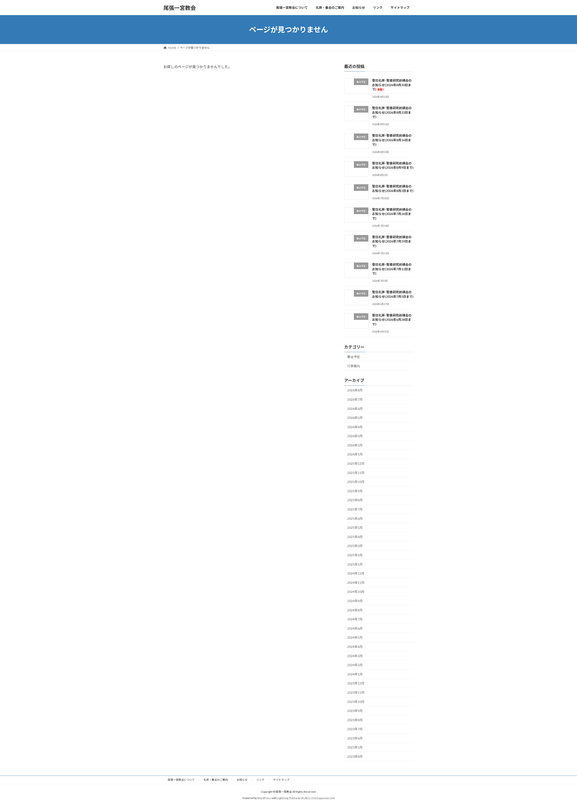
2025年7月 (355, 509)
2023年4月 (355, 756)
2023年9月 (355, 711)
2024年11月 (355, 582)
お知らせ (242, 779)
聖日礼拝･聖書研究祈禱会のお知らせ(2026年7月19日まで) (392, 241)
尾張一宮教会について (181, 779)
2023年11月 (355, 692)
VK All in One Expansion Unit (317, 798)
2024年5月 (355, 638)
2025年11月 (355, 473)
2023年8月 (355, 720)
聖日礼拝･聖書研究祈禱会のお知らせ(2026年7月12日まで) (392, 269)
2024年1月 (355, 674)
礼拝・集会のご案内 (216, 779)
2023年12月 (355, 683)
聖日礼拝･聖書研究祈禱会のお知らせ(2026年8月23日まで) (392, 112)
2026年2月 (355, 445)
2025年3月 (355, 546)
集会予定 (353, 357)
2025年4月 (355, 537)
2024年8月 (355, 610)
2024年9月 (355, 601)
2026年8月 (355, 390)
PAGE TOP (560, 777)
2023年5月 (355, 747)
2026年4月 (355, 427)
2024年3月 (355, 656)
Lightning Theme (287, 798)
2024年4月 (355, 647)
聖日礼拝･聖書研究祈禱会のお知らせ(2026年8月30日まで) (392, 85)
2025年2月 (355, 555)
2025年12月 (355, 463)
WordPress (264, 798)
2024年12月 (355, 573)
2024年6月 (355, 628)
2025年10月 (355, 482)
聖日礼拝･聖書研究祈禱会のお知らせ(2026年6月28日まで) (392, 319)
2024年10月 (355, 592)
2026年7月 (355, 399)
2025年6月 (355, 518)
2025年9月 (355, 491)
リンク (260, 779)
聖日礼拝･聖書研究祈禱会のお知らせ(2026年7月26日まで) (392, 214)
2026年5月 (355, 418)
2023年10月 (355, 702)
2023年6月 (355, 738)
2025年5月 (355, 527)
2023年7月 (355, 729)
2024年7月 (355, 619)
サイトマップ (281, 779)
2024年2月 (355, 665)
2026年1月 (355, 454)
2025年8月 (355, 500)
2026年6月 (355, 409)
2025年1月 (355, 564)
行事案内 (353, 366)
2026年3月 (355, 436)
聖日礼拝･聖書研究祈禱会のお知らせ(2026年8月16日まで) (392, 140)
